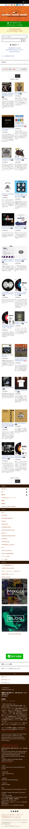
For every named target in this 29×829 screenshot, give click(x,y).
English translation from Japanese (9, 746)
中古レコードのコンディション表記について (11, 571)
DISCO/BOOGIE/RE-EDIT (7, 518)
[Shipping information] (6, 762)
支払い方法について (5, 814)
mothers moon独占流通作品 (7, 553)
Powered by (3, 826)
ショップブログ (12, 817)
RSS (17, 817)
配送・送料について (13, 814)
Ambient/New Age (5, 541)
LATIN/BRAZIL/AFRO (6, 527)
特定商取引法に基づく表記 (6, 816)
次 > (18, 76)
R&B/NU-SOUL (4, 524)
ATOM (19, 817)
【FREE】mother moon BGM (7, 568)
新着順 (14, 69)
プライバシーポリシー (16, 816)
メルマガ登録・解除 (5, 817)
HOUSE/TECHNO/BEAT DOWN (8, 535)
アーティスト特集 (5, 556)
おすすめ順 (5, 69)
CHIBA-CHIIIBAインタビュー (7, 574)
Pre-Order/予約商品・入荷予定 (15, 31)
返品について (20, 814)
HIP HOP (12, 56)
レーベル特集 (4, 559)
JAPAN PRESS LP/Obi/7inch (12, 49)
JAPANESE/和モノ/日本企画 (14, 48)
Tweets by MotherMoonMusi (14, 634)
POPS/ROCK (4, 538)
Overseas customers (5, 577)
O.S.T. (2, 547)
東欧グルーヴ (4, 533)
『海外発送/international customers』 (10, 745)
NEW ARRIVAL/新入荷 (15, 29)
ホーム (2, 56)
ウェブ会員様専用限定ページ (7, 565)
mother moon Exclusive (14, 51)
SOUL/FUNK (4, 515)
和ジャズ (21, 49)
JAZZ (2, 512)
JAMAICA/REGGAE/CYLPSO (7, 530)
